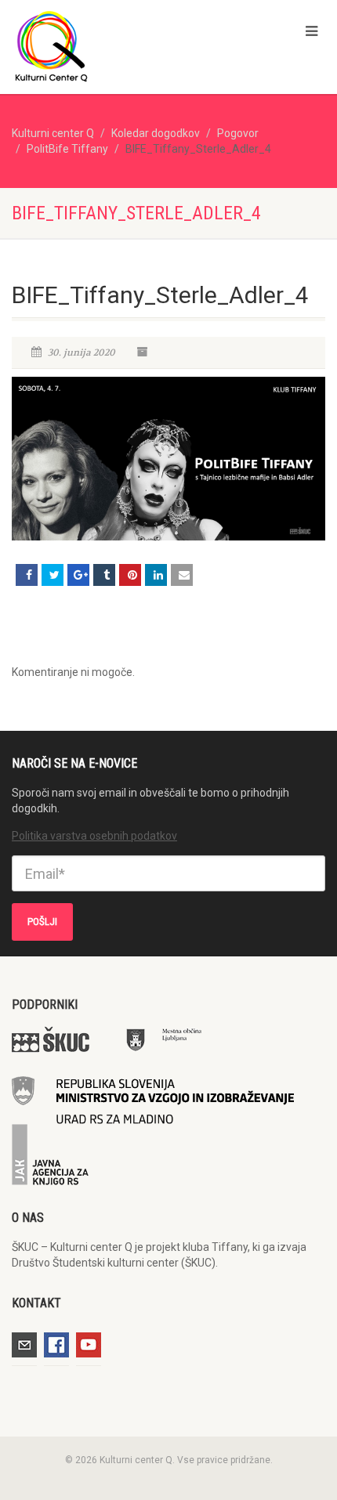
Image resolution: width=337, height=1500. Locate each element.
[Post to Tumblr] (104, 575)
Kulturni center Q (53, 133)
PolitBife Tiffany (67, 149)
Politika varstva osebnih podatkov (94, 836)
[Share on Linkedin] (156, 575)
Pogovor (238, 133)
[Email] (182, 575)
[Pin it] (130, 575)
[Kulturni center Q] (112, 45)
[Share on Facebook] (27, 575)
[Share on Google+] (78, 575)
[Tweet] (52, 575)
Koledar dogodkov (155, 133)
